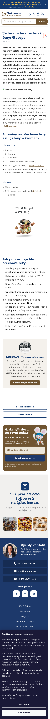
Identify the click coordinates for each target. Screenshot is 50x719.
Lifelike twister (10, 126)
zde (15, 698)
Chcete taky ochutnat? (25, 382)
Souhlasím (24, 713)
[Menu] (46, 14)
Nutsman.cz (16, 593)
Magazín (25, 616)
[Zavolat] (42, 14)
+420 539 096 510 (26, 563)
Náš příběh (25, 611)
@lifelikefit (37, 191)
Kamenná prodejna (25, 621)
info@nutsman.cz (27, 571)
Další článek (24, 414)
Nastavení (24, 704)
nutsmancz (25, 593)
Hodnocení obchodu (25, 626)
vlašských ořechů (36, 165)
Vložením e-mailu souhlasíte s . (23, 465)
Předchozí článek (25, 407)
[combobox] (25, 21)
